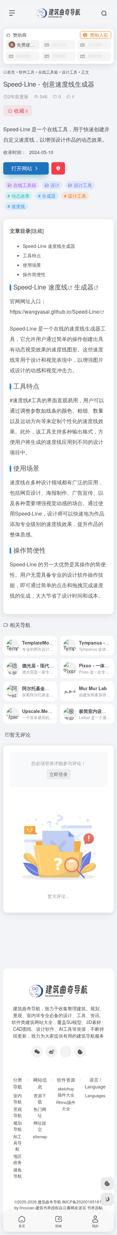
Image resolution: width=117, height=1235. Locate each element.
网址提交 (39, 1126)
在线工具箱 (48, 72)
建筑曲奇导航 (26, 1008)
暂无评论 (20, 734)
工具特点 (32, 255)
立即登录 (58, 774)
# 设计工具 (75, 195)
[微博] (51, 1052)
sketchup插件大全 (66, 1092)
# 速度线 (16, 206)
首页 (11, 72)
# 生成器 (47, 195)
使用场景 (32, 265)
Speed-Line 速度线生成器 (49, 246)
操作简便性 (34, 274)
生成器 (84, 286)
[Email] (66, 1052)
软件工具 (26, 72)
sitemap (40, 1137)
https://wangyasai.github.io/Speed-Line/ (55, 311)
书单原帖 (95, 1207)
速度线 (58, 286)
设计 (54, 185)
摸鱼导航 (17, 1173)
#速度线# (20, 400)
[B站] (80, 1052)
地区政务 (17, 1159)
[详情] (53, 645)
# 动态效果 (18, 195)
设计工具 (69, 72)
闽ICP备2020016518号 (82, 1201)
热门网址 (39, 1112)
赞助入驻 (99, 35)
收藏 (21, 110)
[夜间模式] (107, 1199)
